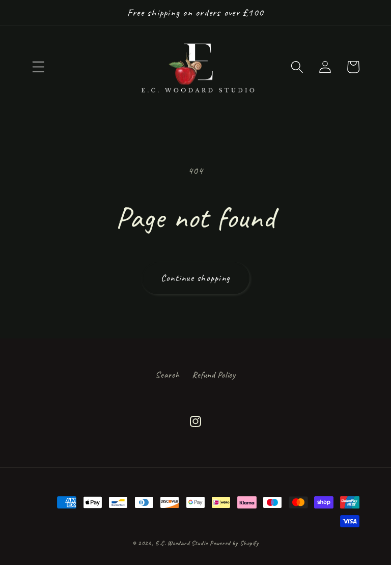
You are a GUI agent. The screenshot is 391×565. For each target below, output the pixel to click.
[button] (38, 67)
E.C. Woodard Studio (181, 543)
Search (167, 374)
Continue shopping (195, 278)
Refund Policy (214, 374)
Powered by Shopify (234, 543)
